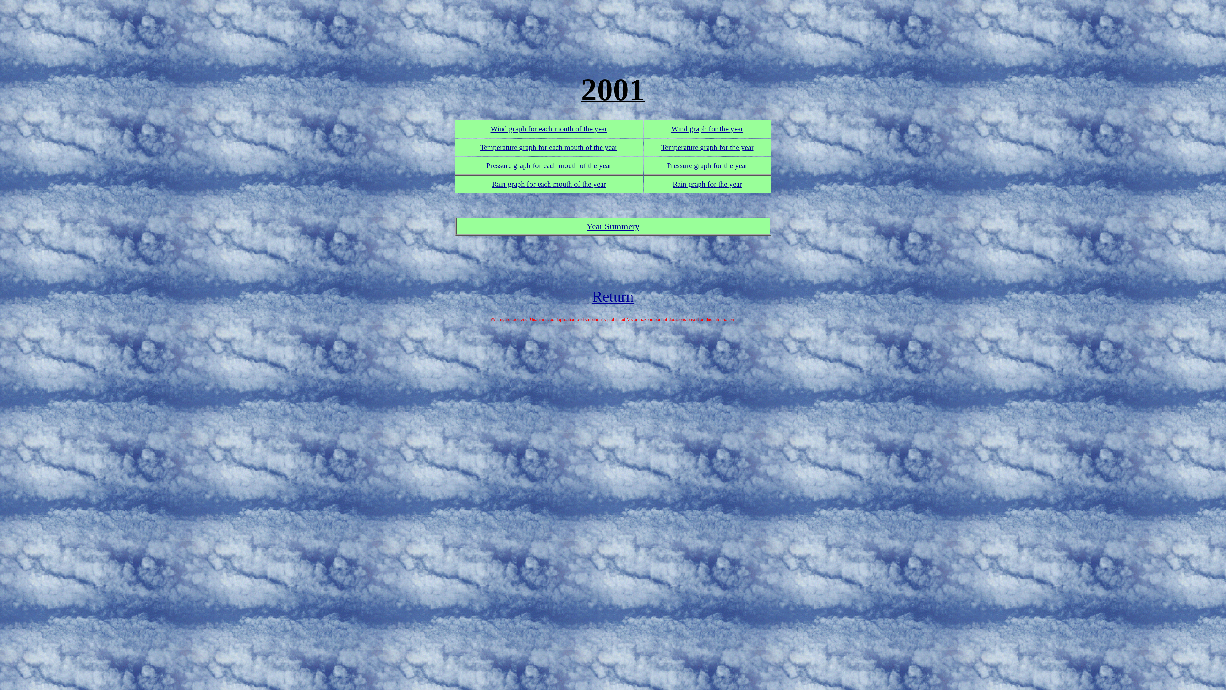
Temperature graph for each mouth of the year (548, 147)
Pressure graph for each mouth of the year (549, 165)
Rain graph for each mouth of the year (549, 184)
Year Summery (613, 226)
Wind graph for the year (707, 129)
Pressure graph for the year (707, 165)
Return (613, 296)
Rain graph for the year (707, 184)
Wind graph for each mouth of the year (549, 129)
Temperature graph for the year (707, 147)
